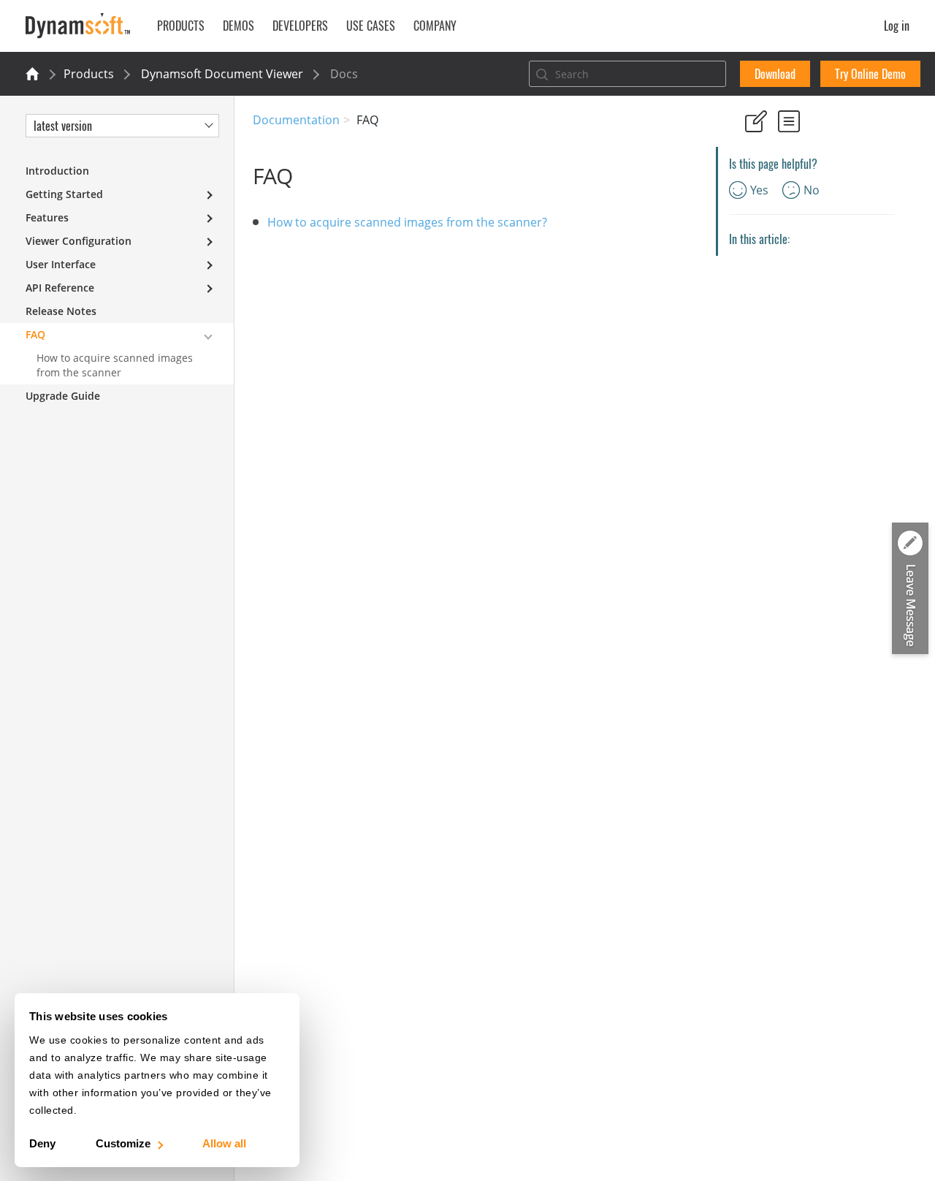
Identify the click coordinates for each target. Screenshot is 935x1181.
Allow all (224, 1143)
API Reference (60, 288)
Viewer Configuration (78, 241)
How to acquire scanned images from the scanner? (407, 222)
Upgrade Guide (63, 396)
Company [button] (435, 25)
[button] (910, 589)
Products (89, 74)
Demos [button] (238, 25)
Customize (123, 1143)
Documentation (296, 120)
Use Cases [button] (370, 25)
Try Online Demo (870, 74)
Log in (896, 25)
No (812, 190)
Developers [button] (300, 25)
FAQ (35, 334)
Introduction (57, 171)
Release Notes (61, 311)
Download (775, 74)
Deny (42, 1143)
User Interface (61, 264)
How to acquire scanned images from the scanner (115, 365)
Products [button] (181, 25)
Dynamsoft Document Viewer (222, 74)
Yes (759, 190)
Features (47, 217)
